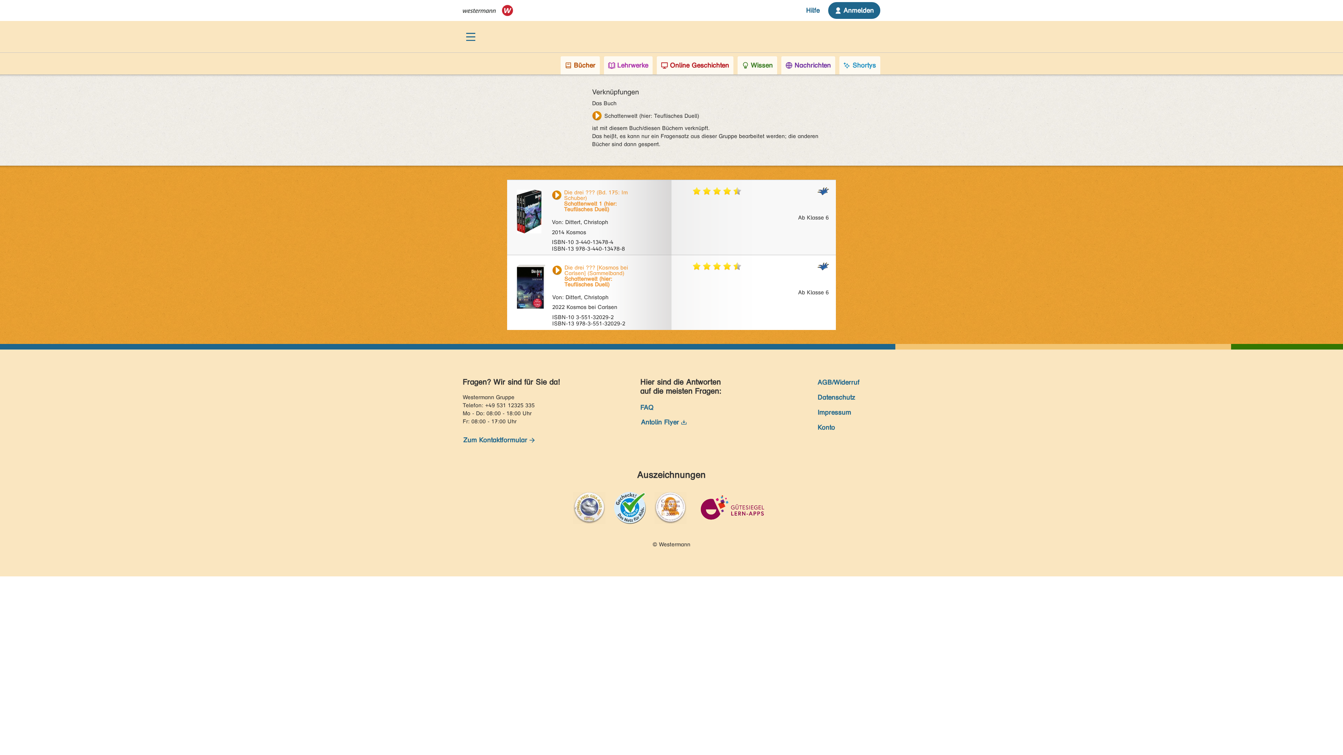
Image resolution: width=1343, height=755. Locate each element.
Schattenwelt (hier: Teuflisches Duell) (651, 116)
